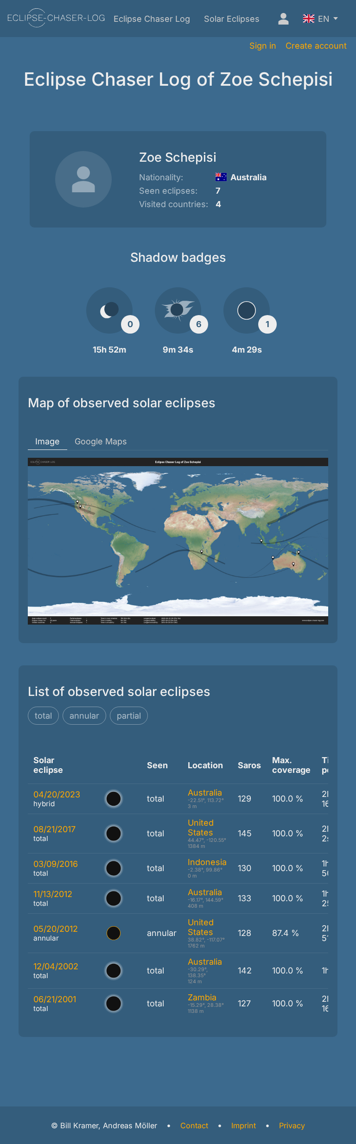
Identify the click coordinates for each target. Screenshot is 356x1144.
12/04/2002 (55, 966)
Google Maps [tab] (101, 441)
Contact (194, 1125)
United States (201, 827)
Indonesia (207, 862)
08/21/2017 (54, 829)
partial (129, 716)
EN (324, 19)
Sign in (262, 46)
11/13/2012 (52, 894)
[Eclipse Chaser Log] (56, 18)
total (43, 716)
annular (84, 716)
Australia (205, 792)
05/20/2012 (55, 929)
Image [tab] (47, 441)
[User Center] (281, 18)
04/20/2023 (56, 794)
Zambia (202, 997)
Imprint (243, 1125)
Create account (316, 46)
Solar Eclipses (232, 19)
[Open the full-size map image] (178, 541)
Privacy (292, 1125)
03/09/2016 (55, 864)
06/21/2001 (54, 999)
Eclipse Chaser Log (152, 19)
